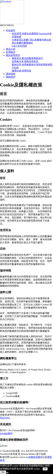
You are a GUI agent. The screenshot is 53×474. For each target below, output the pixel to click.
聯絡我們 (10, 77)
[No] (7, 472)
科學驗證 (10, 52)
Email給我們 (6, 433)
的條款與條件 (35, 457)
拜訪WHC (5, 418)
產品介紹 (10, 49)
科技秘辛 (10, 30)
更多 (3, 472)
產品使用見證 (13, 55)
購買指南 (10, 74)
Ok (45, 469)
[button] (7, 25)
